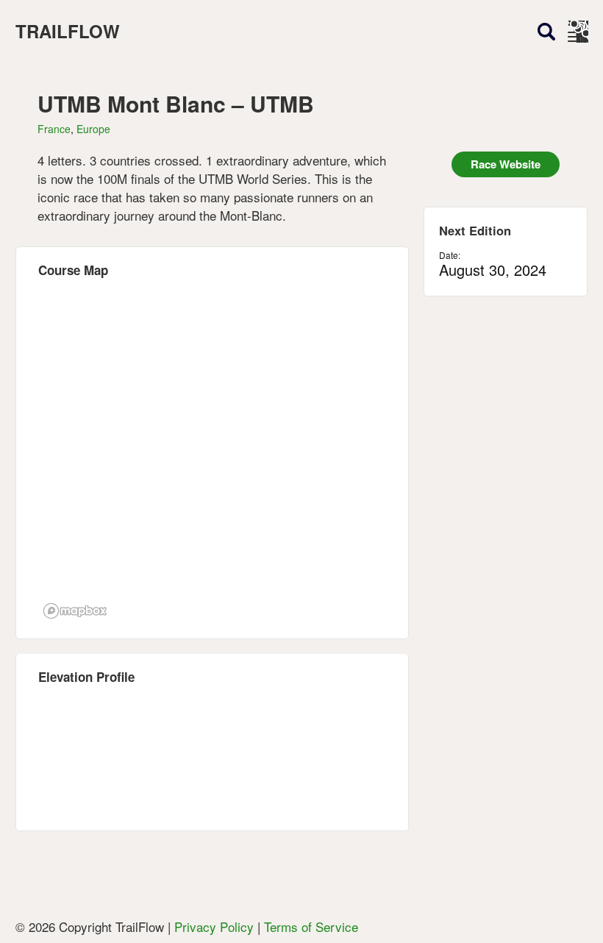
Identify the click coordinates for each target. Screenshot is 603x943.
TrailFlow (67, 30)
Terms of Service (311, 926)
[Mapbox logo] (75, 610)
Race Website (505, 164)
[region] (212, 458)
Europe (93, 128)
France (54, 128)
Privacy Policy (214, 926)
